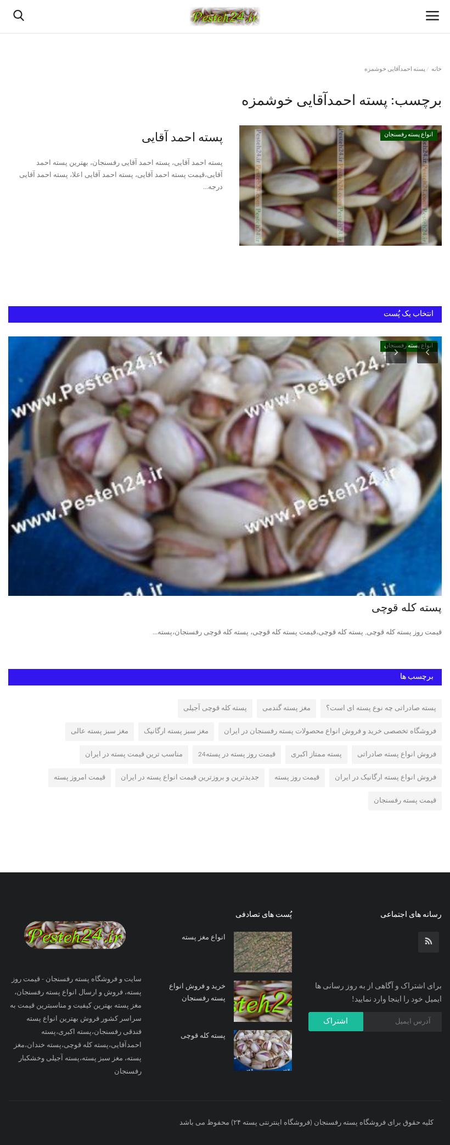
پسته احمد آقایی (182, 138)
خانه (436, 70)
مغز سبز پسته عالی (99, 731)
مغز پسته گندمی (286, 708)
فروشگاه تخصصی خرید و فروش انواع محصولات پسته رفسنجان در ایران (330, 731)
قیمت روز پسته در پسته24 (236, 754)
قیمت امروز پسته (79, 777)
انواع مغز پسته (204, 937)
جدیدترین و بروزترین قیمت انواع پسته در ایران (190, 777)
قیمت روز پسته (296, 777)
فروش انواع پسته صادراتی (396, 754)
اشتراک (335, 1021)
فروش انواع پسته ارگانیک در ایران (385, 777)
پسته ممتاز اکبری (316, 754)
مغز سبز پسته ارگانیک (176, 731)
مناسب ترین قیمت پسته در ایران (134, 754)
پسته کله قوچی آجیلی (215, 708)
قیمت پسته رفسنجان (405, 800)
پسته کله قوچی (407, 608)
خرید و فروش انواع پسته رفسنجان (197, 992)
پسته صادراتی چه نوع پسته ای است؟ (381, 708)
